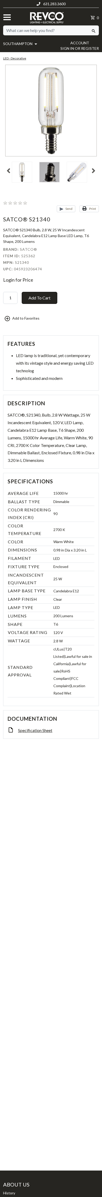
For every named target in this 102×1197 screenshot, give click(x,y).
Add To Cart (39, 297)
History (9, 1193)
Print (92, 209)
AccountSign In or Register (79, 46)
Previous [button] (8, 171)
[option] (23, 174)
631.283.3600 (54, 4)
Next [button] (93, 171)
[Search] (94, 30)
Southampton (18, 43)
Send (68, 209)
